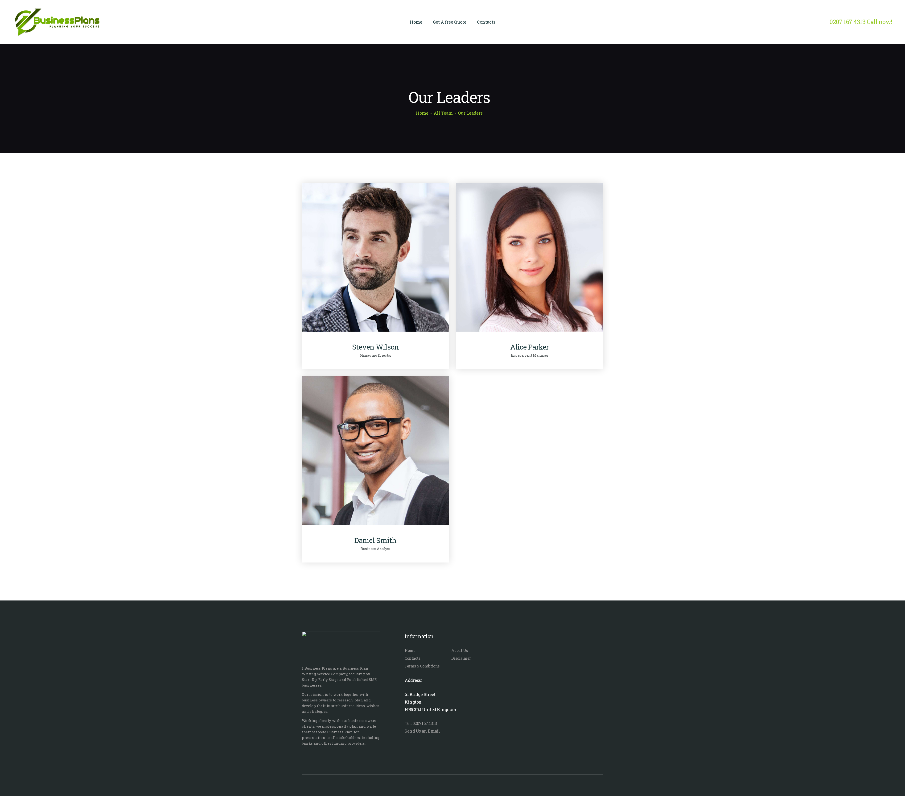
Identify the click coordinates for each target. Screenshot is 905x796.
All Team (443, 113)
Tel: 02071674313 (421, 723)
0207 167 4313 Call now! (861, 22)
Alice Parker (529, 346)
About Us (459, 650)
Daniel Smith (375, 540)
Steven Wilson (375, 346)
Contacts (412, 658)
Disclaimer (461, 658)
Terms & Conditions (422, 665)
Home (422, 113)
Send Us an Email (422, 731)
